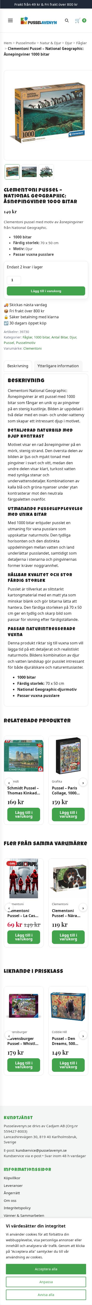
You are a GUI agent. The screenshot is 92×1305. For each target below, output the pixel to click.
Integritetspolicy (17, 1207)
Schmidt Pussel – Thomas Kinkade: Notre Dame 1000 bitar (23, 795)
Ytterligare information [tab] (58, 365)
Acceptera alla (46, 1269)
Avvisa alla (46, 1294)
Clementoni (32, 348)
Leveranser (13, 1185)
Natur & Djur (50, 42)
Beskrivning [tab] (17, 365)
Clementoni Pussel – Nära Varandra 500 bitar (64, 918)
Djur (68, 42)
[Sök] (66, 20)
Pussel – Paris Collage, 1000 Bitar (64, 793)
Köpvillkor (12, 1177)
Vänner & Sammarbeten (24, 1215)
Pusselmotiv (26, 42)
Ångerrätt (12, 1192)
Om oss (10, 1200)
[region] (46, 1261)
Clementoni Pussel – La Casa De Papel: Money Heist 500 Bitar (22, 918)
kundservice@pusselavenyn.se (41, 1150)
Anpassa (46, 1282)
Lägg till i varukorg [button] (24, 814)
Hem (8, 42)
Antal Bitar (59, 337)
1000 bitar (42, 337)
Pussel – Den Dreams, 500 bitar (63, 1043)
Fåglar (81, 42)
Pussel (9, 342)
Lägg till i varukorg (46, 291)
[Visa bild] (12, 171)
